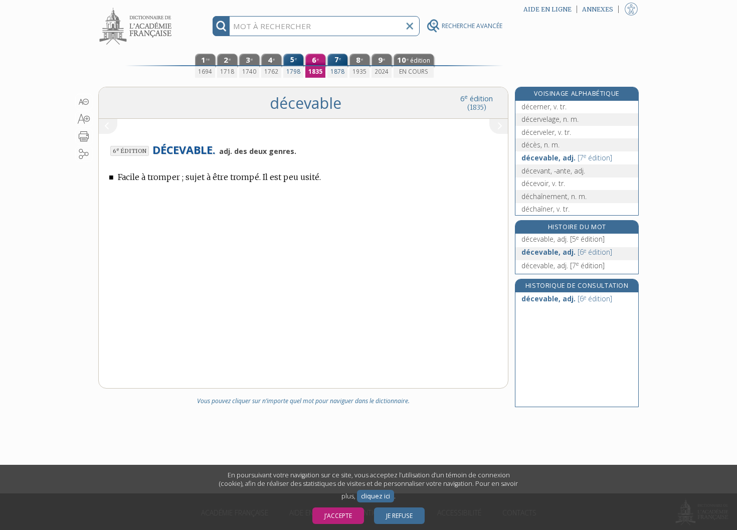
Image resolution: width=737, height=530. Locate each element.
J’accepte (338, 515)
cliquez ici (375, 496)
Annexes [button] (597, 9)
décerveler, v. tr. (546, 132)
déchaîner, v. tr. (545, 209)
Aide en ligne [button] (547, 9)
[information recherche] (221, 26)
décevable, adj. (566, 157)
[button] (84, 102)
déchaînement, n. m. (554, 196)
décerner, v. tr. (544, 106)
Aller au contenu (136, 9)
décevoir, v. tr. (543, 183)
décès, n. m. (540, 144)
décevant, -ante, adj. (553, 170)
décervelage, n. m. (550, 119)
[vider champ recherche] (410, 26)
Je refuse (399, 515)
